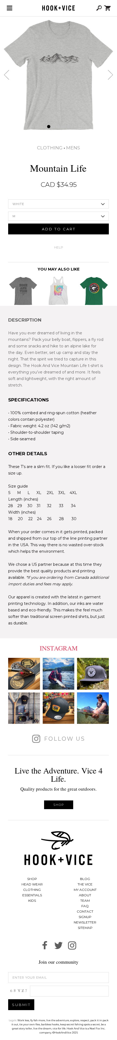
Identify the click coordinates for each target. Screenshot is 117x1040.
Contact (85, 911)
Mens (73, 147)
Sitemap (85, 928)
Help (58, 247)
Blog (85, 879)
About (85, 895)
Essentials (32, 895)
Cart (107, 8)
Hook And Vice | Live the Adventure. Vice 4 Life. (58, 8)
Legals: (13, 1020)
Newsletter (85, 922)
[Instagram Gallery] (24, 674)
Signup (85, 917)
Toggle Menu (9, 8)
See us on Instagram (72, 945)
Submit (21, 1005)
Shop (58, 805)
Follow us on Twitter (58, 945)
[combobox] (58, 204)
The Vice (85, 884)
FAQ (85, 906)
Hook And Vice (58, 848)
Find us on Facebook (45, 945)
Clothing (50, 147)
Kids (32, 900)
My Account (85, 890)
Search (99, 8)
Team (85, 900)
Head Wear (32, 884)
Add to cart (59, 229)
